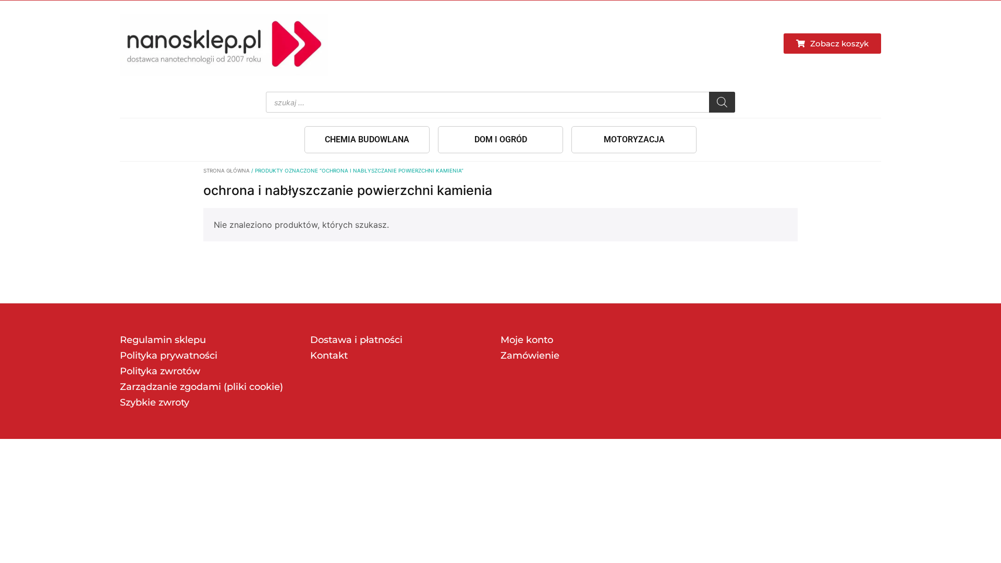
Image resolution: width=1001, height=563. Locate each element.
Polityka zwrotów (160, 371)
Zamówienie (529, 355)
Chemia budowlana (367, 139)
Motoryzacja (634, 139)
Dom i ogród (500, 139)
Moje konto (526, 340)
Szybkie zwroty (154, 402)
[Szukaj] (722, 102)
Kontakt (329, 355)
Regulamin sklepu (163, 340)
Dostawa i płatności (356, 340)
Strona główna (226, 170)
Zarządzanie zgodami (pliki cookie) (201, 387)
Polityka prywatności (168, 355)
